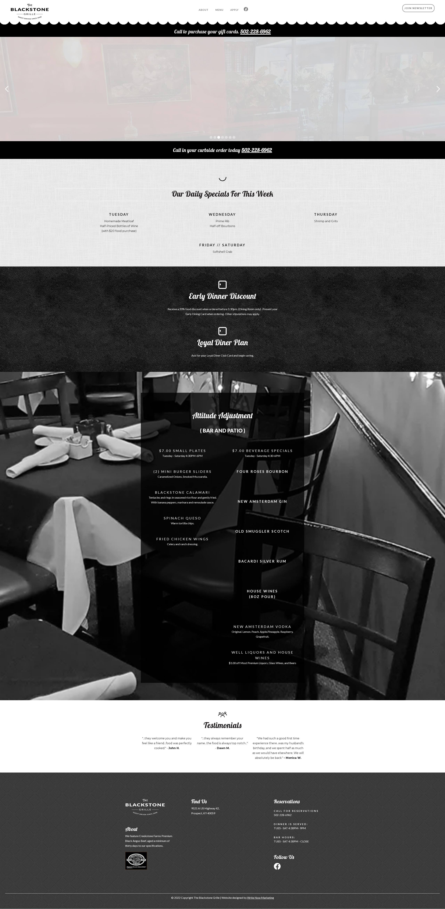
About (203, 9)
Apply (234, 9)
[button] (7, 89)
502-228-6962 (256, 150)
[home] (24, 13)
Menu (219, 9)
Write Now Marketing (260, 897)
